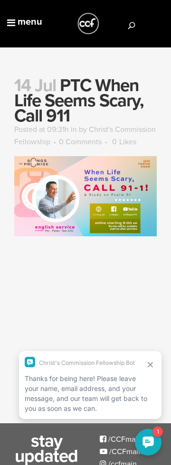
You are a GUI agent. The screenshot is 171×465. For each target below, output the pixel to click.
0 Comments (80, 141)
